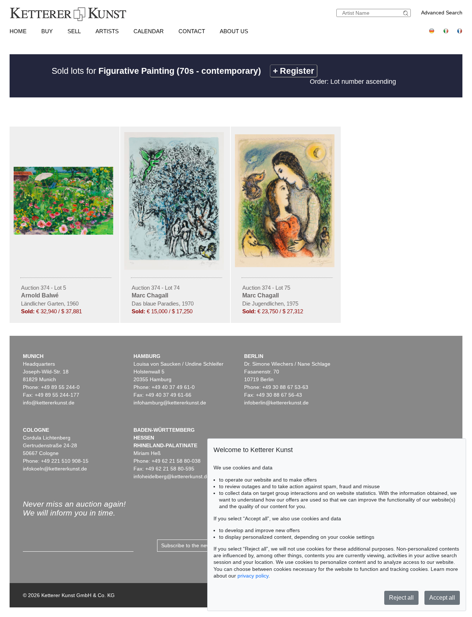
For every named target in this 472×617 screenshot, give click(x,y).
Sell (74, 31)
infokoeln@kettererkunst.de (55, 469)
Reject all (401, 597)
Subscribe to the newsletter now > (200, 545)
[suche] (407, 13)
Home (18, 31)
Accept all (442, 597)
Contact (191, 31)
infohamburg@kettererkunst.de (169, 403)
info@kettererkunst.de (48, 403)
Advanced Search (441, 12)
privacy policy (252, 576)
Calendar (148, 31)
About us (234, 31)
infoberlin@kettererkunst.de (276, 403)
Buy (47, 31)
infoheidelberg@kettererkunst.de (171, 476)
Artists (107, 31)
